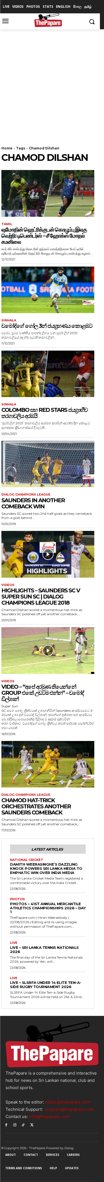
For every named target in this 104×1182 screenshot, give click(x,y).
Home (6, 148)
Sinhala (8, 320)
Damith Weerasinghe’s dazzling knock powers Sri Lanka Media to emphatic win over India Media (46, 868)
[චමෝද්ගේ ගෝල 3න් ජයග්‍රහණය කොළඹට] (47, 290)
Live (13, 943)
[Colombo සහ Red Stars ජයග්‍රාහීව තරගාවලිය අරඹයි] (47, 374)
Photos (17, 899)
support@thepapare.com (69, 1109)
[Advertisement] (52, 84)
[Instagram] (15, 1125)
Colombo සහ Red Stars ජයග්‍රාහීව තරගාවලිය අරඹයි (44, 413)
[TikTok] (23, 1125)
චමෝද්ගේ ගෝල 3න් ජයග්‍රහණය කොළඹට (46, 325)
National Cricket (26, 860)
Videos (7, 585)
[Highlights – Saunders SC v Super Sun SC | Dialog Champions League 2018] (47, 554)
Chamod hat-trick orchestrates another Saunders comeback (36, 806)
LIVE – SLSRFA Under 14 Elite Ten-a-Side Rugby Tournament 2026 (45, 984)
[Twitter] (32, 1125)
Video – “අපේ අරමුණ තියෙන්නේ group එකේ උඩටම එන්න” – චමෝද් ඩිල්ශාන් (42, 692)
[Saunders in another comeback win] (47, 464)
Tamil (6, 224)
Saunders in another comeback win (33, 503)
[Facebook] (6, 1125)
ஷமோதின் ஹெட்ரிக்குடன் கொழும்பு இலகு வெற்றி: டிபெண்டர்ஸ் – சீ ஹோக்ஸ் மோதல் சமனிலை (44, 235)
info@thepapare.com (49, 1116)
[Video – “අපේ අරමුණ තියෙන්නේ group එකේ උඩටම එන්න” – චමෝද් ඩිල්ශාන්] (47, 650)
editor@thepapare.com (67, 1102)
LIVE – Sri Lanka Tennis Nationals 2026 (44, 949)
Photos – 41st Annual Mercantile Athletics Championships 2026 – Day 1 (47, 908)
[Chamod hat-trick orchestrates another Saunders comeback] (47, 764)
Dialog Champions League (25, 494)
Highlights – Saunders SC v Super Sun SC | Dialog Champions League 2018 (40, 596)
